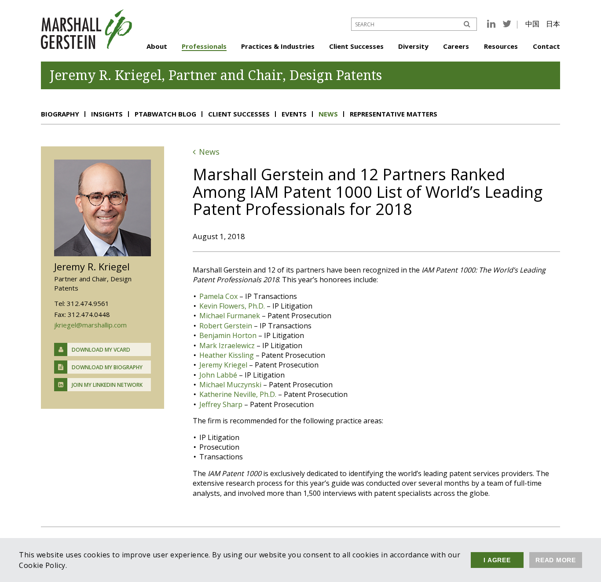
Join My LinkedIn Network (107, 385)
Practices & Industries (278, 46)
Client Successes (356, 46)
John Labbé (218, 375)
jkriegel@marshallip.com (90, 324)
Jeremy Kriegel (223, 365)
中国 (532, 24)
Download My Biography (107, 367)
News (328, 113)
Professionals (204, 46)
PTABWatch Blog (165, 113)
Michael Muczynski (230, 384)
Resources (501, 46)
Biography (60, 113)
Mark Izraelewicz (227, 345)
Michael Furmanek (229, 315)
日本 (553, 24)
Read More (555, 560)
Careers (456, 46)
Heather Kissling (226, 355)
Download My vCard (101, 349)
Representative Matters (393, 113)
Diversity (413, 46)
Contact (546, 46)
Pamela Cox (218, 296)
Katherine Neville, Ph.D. (237, 394)
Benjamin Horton (228, 335)
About (157, 46)
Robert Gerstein (225, 326)
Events (294, 113)
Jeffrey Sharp (220, 404)
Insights (107, 113)
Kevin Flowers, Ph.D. (232, 306)
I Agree (497, 560)
